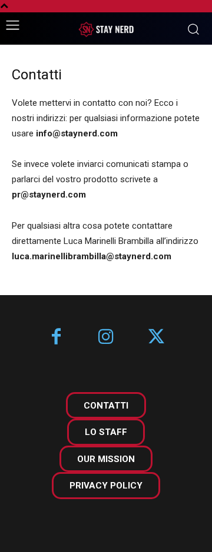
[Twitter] (156, 338)
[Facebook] (56, 338)
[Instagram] (106, 338)
